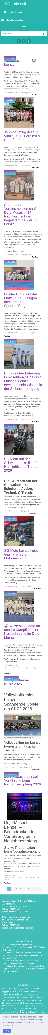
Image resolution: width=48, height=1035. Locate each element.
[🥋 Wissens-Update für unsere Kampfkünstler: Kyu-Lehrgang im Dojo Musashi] (19, 606)
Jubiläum (39, 997)
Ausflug (14, 989)
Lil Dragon (16, 1003)
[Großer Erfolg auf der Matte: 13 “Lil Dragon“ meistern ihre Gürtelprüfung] (19, 275)
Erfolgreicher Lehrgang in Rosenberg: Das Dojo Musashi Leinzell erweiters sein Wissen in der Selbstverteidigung (23, 381)
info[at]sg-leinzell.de (15, 20)
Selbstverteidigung (28, 1008)
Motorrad (5, 1006)
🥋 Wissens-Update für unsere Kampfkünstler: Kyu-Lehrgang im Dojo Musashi (22, 631)
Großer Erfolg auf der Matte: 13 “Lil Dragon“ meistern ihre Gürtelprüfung (21, 300)
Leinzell (38, 1000)
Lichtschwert (7, 1003)
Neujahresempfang (29, 1006)
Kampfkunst (11, 1000)
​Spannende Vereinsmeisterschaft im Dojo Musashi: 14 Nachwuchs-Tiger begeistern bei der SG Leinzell (22, 214)
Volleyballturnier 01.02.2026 (16, 682)
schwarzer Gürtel (13, 1009)
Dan (41, 992)
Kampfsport (21, 1000)
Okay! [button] (7, 1031)
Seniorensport (6, 1012)
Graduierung (11, 997)
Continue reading (25, 89)
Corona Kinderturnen (31, 992)
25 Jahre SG (6, 989)
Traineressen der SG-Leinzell (19, 945)
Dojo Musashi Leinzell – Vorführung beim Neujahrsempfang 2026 (22, 780)
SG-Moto (14, 1012)
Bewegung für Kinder (23, 989)
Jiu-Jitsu (32, 997)
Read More (35, 95)
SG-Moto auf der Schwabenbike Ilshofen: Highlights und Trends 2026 (22, 464)
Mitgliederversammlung (35, 1003)
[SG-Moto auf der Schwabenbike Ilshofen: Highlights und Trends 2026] (19, 439)
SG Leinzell (28, 1011)
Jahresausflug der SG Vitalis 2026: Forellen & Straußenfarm (22, 136)
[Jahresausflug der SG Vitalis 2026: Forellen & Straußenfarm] (19, 112)
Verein (7, 670)
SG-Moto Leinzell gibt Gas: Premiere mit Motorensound (21, 554)
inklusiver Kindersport (22, 997)
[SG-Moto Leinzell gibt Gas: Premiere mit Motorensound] (19, 531)
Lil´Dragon (24, 1003)
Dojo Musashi (10, 994)
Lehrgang (30, 1000)
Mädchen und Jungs (16, 1006)
